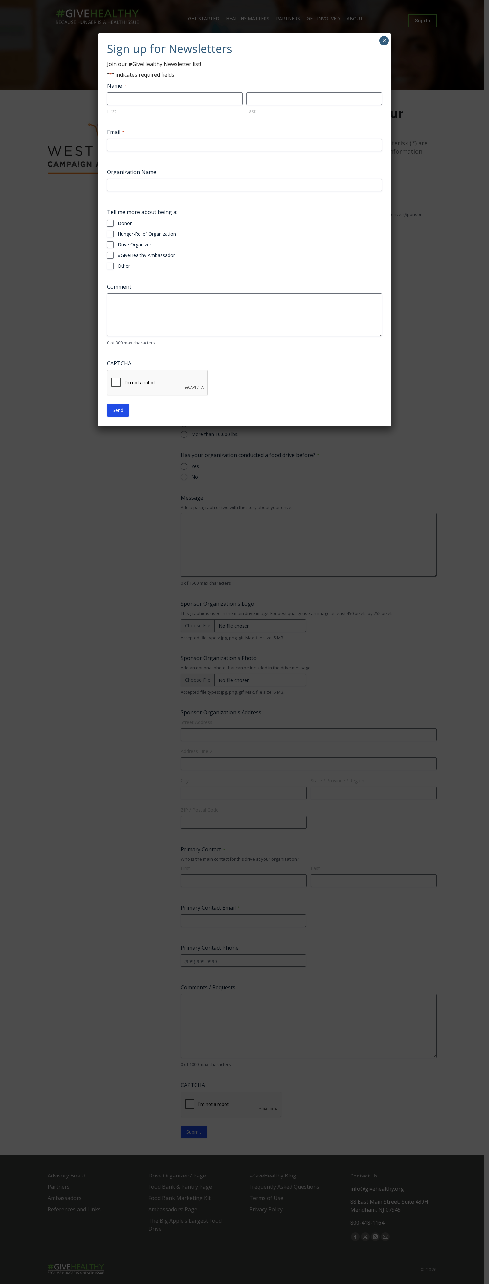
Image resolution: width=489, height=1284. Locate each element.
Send (118, 410)
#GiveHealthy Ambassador (146, 255)
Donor (125, 223)
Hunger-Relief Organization (147, 234)
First (111, 111)
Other (124, 266)
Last (251, 111)
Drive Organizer (134, 244)
